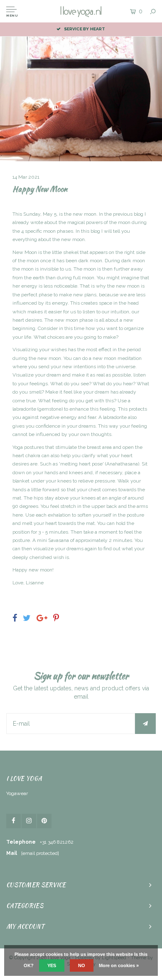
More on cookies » (119, 965)
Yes (51, 965)
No (81, 965)
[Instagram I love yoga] (29, 821)
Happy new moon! (33, 570)
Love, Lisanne (28, 583)
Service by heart (84, 29)
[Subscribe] (145, 723)
